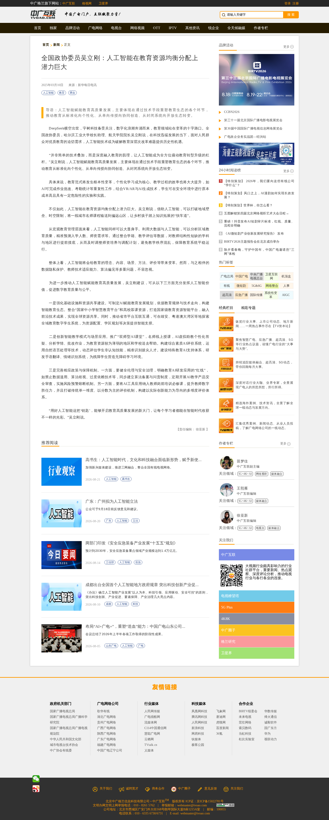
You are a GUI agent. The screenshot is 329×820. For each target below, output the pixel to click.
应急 (138, 562)
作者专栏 (261, 28)
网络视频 (137, 28)
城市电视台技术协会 (64, 745)
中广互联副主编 (248, 466)
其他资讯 (192, 28)
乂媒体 (149, 750)
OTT (156, 28)
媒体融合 (276, 473)
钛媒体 (196, 739)
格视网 (87, 3)
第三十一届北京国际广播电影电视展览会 (253, 120)
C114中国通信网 (155, 728)
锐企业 (213, 28)
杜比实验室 (246, 739)
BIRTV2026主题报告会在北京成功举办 (252, 241)
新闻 (56, 44)
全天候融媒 (236, 28)
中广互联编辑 (246, 493)
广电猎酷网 (152, 717)
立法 (135, 520)
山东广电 (111, 645)
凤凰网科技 (199, 711)
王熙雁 (242, 488)
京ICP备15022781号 (210, 801)
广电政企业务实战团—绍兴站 (245, 136)
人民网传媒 (152, 711)
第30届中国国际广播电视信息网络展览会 (253, 128)
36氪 (219, 733)
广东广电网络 (106, 739)
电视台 (116, 28)
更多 (286, 46)
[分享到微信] (36, 778)
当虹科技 (245, 733)
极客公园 (198, 745)
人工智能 (48, 92)
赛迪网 (221, 717)
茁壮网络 (245, 722)
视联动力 (270, 739)
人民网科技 (199, 722)
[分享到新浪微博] (36, 788)
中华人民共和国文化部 (65, 739)
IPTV (173, 28)
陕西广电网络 (106, 733)
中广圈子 (184, 788)
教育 (61, 92)
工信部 (110, 562)
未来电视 (245, 717)
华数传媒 (270, 711)
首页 (37, 28)
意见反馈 (210, 788)
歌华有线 (103, 711)
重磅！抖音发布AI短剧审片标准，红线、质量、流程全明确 (259, 223)
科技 (135, 604)
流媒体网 (150, 722)
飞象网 (221, 711)
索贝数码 (245, 728)
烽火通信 (270, 717)
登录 (287, 3)
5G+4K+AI (245, 473)
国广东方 (270, 728)
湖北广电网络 (106, 717)
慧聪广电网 (152, 733)
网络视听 (261, 473)
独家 (53, 28)
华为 (270, 733)
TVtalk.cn (150, 745)
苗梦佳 (242, 461)
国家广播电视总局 (62, 711)
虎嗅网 (221, 722)
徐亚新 (242, 515)
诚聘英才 (132, 788)
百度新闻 (222, 728)
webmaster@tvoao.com (192, 805)
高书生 (126, 479)
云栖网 (149, 739)
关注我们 (237, 788)
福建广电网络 (106, 745)
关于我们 (106, 788)
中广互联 (68, 3)
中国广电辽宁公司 (109, 750)
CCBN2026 (231, 112)
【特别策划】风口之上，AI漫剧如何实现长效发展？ (259, 195)
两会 (72, 92)
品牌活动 (72, 28)
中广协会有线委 (61, 750)
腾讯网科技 (199, 717)
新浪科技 (198, 728)
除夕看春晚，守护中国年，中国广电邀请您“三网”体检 (259, 251)
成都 (108, 604)
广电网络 (95, 28)
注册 (296, 3)
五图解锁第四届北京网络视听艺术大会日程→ (256, 213)
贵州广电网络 (106, 722)
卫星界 (103, 3)
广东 (108, 520)
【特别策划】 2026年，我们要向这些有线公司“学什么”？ (259, 183)
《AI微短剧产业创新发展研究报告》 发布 (254, 233)
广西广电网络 (106, 728)
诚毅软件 (270, 722)
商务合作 (158, 788)
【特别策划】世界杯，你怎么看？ (248, 205)
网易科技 (198, 733)
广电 (140, 645)
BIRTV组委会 (248, 711)
